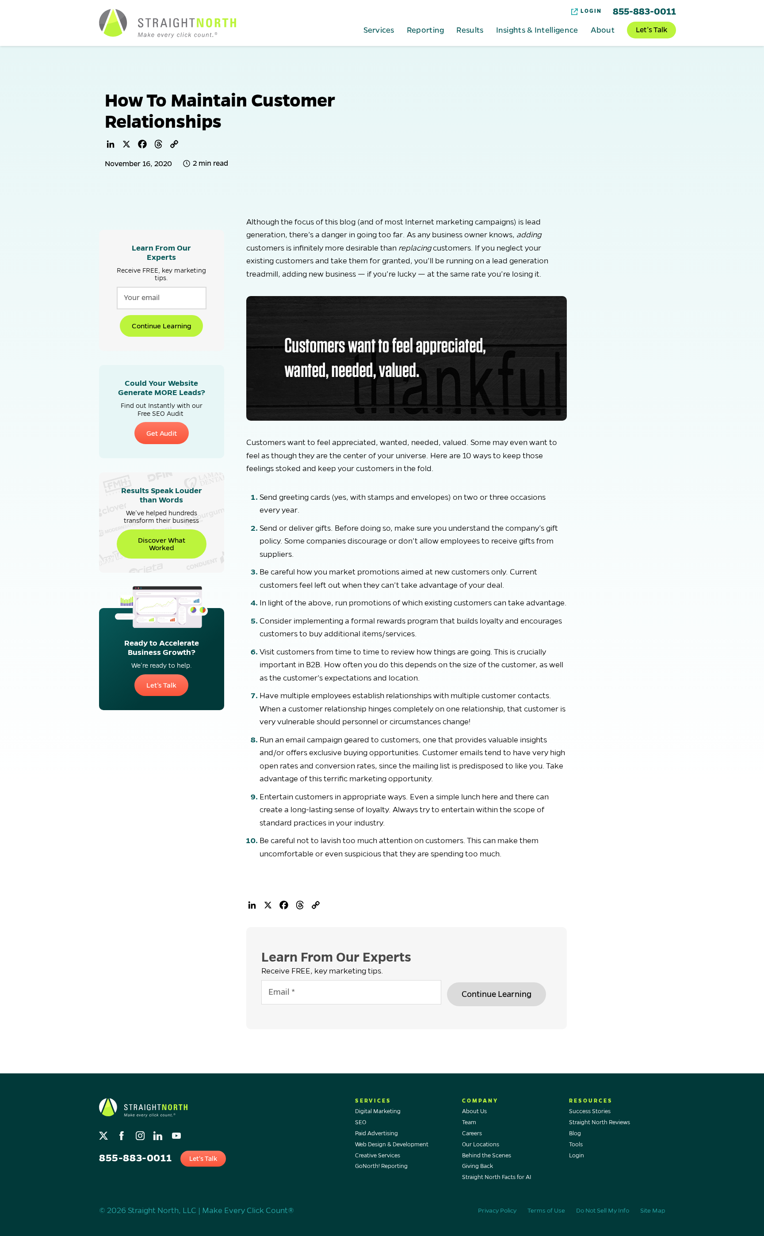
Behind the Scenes (486, 1155)
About (603, 29)
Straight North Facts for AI (496, 1177)
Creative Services (377, 1155)
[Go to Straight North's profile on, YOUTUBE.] (177, 1133)
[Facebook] (142, 144)
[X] (126, 144)
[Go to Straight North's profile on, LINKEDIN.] (158, 1133)
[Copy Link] (174, 144)
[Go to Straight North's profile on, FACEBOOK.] (122, 1133)
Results (469, 29)
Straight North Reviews (599, 1122)
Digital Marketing (378, 1111)
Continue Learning (161, 326)
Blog (575, 1133)
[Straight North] (167, 23)
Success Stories (590, 1111)
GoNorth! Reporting (381, 1166)
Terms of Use (546, 1210)
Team (469, 1122)
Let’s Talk (651, 30)
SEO (360, 1122)
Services (378, 29)
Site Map (652, 1210)
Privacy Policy (497, 1210)
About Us (474, 1111)
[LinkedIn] (110, 144)
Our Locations (480, 1144)
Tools (576, 1144)
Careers (472, 1133)
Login (591, 11)
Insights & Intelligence (537, 29)
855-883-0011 (644, 11)
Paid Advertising (376, 1133)
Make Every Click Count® (248, 1210)
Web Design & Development (391, 1144)
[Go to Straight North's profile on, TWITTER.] (104, 1133)
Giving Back (477, 1166)
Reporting (425, 29)
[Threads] (158, 144)
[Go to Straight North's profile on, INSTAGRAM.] (140, 1133)
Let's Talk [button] (203, 1158)
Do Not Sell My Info (602, 1210)
